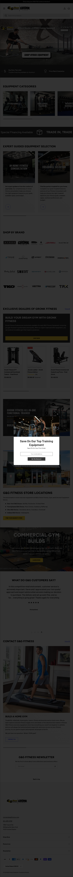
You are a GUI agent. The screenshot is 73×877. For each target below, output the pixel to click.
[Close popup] (57, 414)
